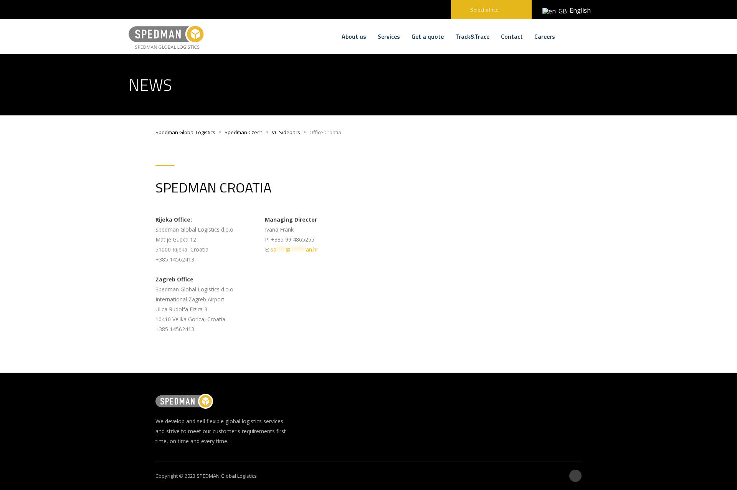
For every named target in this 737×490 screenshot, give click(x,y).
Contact (512, 36)
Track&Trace (472, 36)
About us (354, 36)
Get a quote (427, 36)
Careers (544, 36)
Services (389, 36)
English (574, 10)
